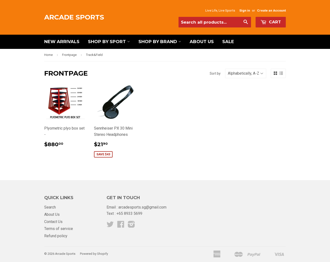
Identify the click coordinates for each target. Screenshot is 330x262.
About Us (202, 41)
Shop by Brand (158, 41)
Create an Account (271, 10)
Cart (274, 22)
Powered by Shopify (94, 253)
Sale (228, 41)
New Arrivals (61, 41)
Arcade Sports (74, 17)
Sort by (215, 73)
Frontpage (69, 55)
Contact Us (53, 221)
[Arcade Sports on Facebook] (120, 225)
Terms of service (58, 228)
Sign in (244, 10)
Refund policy (55, 236)
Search (50, 207)
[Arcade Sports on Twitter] (110, 225)
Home (48, 55)
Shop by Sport (107, 41)
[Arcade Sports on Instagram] (131, 225)
